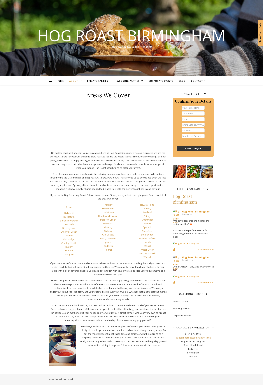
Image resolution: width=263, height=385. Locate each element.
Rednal (108, 249)
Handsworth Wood (108, 215)
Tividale (147, 242)
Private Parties (97, 80)
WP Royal (68, 379)
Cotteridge (69, 239)
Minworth (108, 223)
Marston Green (108, 219)
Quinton (108, 242)
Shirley (147, 215)
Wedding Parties (128, 80)
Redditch (108, 245)
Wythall (147, 257)
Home (60, 80)
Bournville (69, 224)
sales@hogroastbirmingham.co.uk (193, 337)
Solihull (147, 223)
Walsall (147, 245)
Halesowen (108, 208)
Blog (182, 80)
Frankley (108, 204)
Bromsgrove (68, 228)
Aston (69, 207)
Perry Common (108, 238)
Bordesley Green (69, 220)
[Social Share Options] (174, 249)
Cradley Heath (68, 242)
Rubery (147, 208)
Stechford (147, 230)
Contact (197, 80)
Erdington (69, 254)
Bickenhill (69, 212)
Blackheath (69, 216)
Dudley (69, 246)
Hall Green (108, 212)
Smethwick (147, 219)
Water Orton (147, 249)
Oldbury (108, 230)
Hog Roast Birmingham (131, 35)
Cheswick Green (69, 231)
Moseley (108, 227)
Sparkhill (147, 227)
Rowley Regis (147, 204)
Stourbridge (147, 234)
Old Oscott (108, 234)
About (73, 80)
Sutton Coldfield (147, 238)
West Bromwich (147, 253)
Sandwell (147, 212)
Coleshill (69, 235)
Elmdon (69, 250)
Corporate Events (161, 80)
